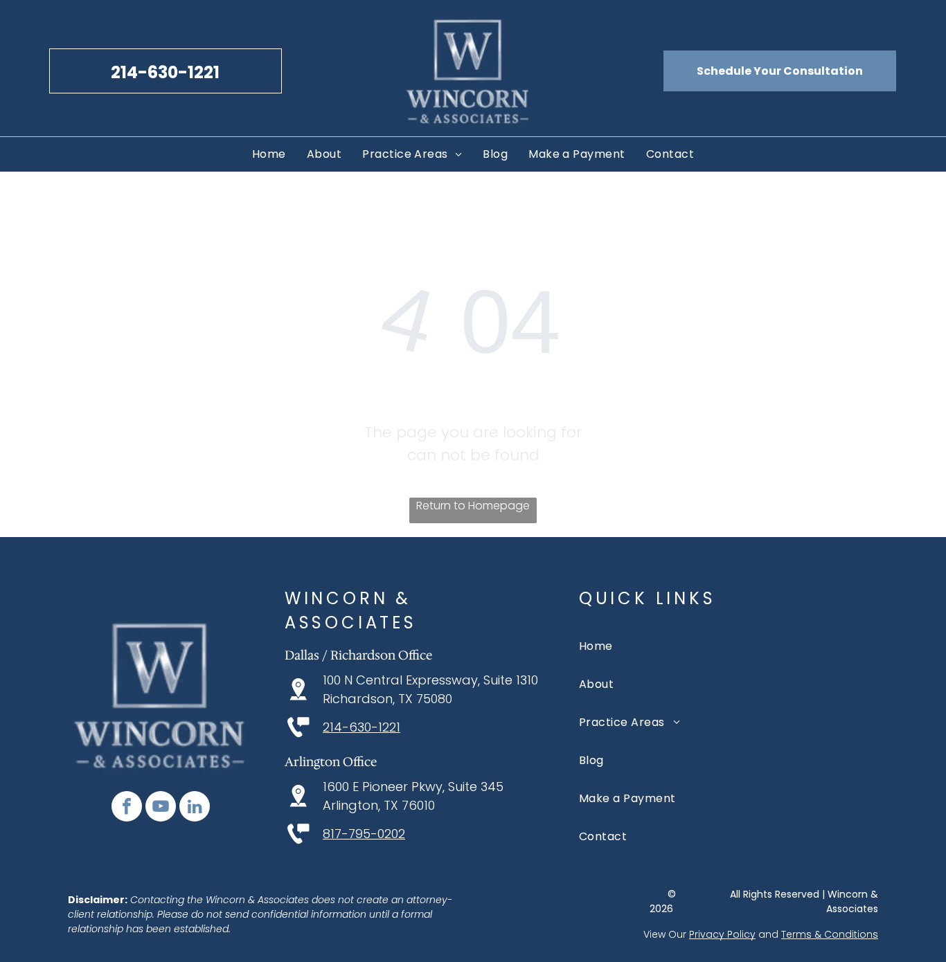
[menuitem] (269, 154)
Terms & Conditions (829, 934)
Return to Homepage (473, 506)
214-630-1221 (361, 727)
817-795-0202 (364, 833)
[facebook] (126, 808)
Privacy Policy (722, 934)
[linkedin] (194, 808)
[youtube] (160, 808)
